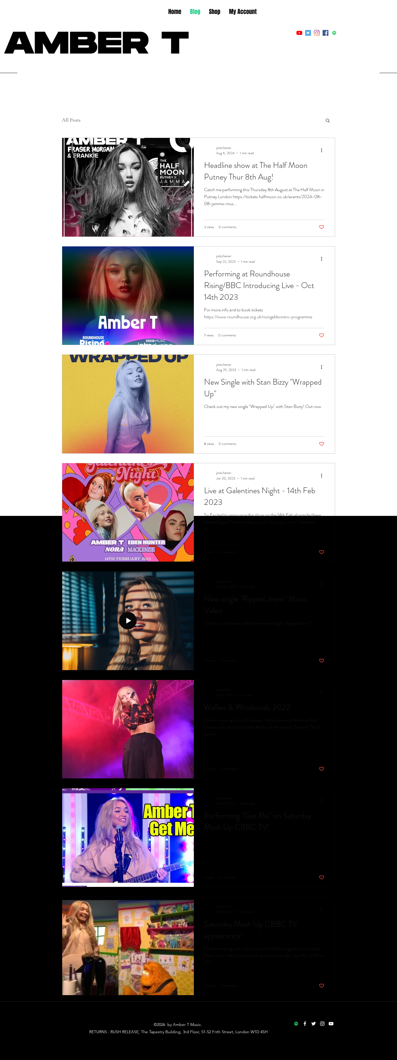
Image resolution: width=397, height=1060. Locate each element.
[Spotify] (334, 33)
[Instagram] (317, 33)
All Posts (71, 120)
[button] (327, 121)
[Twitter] (308, 33)
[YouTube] (299, 33)
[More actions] (323, 150)
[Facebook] (325, 33)
